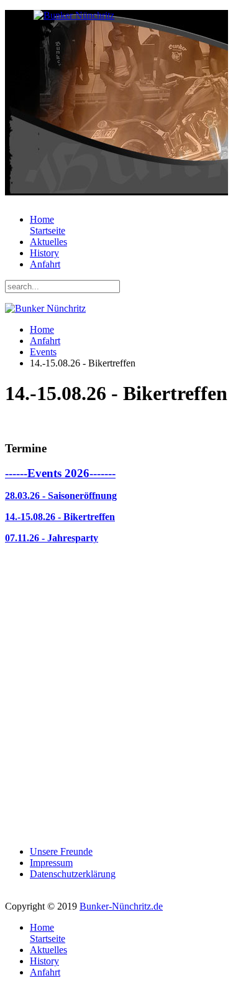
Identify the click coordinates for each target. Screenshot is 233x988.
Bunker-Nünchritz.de (121, 906)
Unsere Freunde (61, 851)
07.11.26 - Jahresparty (51, 538)
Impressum (51, 862)
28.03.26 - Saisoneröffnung (61, 495)
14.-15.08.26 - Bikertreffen (60, 516)
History (44, 253)
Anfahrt (45, 264)
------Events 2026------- (60, 473)
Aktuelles (48, 241)
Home (47, 225)
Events (43, 352)
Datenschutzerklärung (73, 874)
